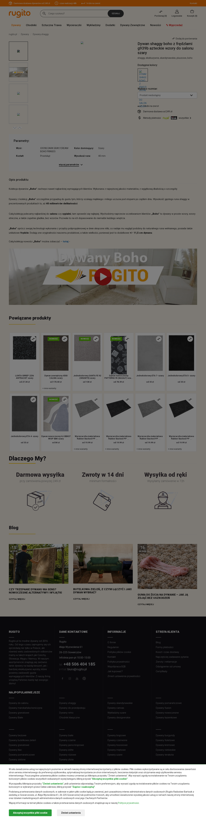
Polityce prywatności (128, 803)
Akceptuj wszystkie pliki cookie (30, 813)
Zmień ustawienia (71, 813)
